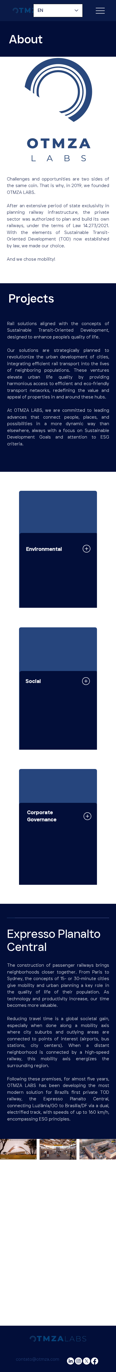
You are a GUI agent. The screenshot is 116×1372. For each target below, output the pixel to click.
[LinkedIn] (70, 1361)
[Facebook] (94, 1361)
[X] (86, 1361)
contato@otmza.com (37, 1359)
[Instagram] (78, 1361)
